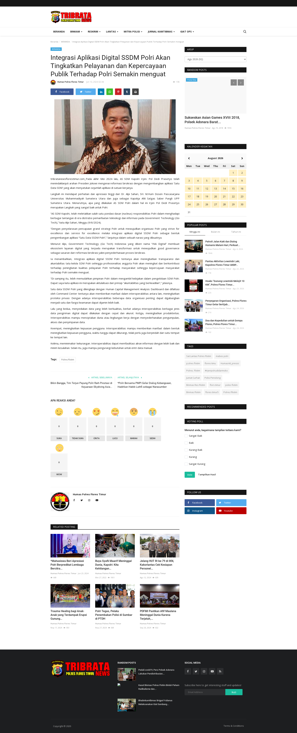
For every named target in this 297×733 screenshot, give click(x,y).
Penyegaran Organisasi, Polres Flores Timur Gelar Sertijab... (225, 302)
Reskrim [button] (93, 31)
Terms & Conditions (234, 725)
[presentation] (234, 82)
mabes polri (222, 356)
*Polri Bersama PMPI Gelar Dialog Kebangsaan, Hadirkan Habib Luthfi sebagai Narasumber (144, 385)
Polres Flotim (67, 359)
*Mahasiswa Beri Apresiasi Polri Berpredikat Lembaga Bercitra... (67, 564)
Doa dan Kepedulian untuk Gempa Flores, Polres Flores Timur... (224, 322)
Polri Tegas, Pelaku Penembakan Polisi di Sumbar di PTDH (113, 614)
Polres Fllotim (230, 392)
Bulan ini (215, 231)
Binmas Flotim (193, 392)
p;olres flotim (193, 363)
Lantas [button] (111, 31)
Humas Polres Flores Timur (70, 81)
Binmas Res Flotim (195, 385)
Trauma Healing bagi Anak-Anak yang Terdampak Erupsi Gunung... (69, 614)
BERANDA (65, 41)
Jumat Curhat (193, 377)
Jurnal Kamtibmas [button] (160, 31)
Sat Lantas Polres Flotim (198, 356)
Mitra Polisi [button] (132, 31)
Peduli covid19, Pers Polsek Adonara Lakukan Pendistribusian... (156, 672)
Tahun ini (236, 231)
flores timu (210, 363)
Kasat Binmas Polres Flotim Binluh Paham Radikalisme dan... (158, 687)
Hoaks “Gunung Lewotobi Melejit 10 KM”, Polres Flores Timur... (224, 283)
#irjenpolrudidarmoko (216, 370)
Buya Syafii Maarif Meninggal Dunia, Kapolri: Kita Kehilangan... (113, 564)
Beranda (59, 31)
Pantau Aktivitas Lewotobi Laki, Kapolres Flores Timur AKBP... (222, 263)
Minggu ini (195, 231)
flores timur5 (212, 392)
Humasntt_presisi (230, 363)
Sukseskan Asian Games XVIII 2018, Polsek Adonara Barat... (212, 119)
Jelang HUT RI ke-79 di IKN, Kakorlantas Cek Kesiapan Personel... (157, 564)
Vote (189, 474)
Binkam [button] (75, 31)
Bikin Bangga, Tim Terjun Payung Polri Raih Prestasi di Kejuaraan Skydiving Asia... (81, 385)
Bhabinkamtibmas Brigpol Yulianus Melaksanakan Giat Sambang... (155, 702)
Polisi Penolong (213, 377)
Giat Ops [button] (186, 31)
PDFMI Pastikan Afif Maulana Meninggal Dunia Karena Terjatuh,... (158, 614)
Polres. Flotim (193, 370)
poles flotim (231, 385)
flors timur (215, 385)
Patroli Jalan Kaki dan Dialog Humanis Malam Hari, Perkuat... (222, 243)
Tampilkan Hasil (207, 474)
